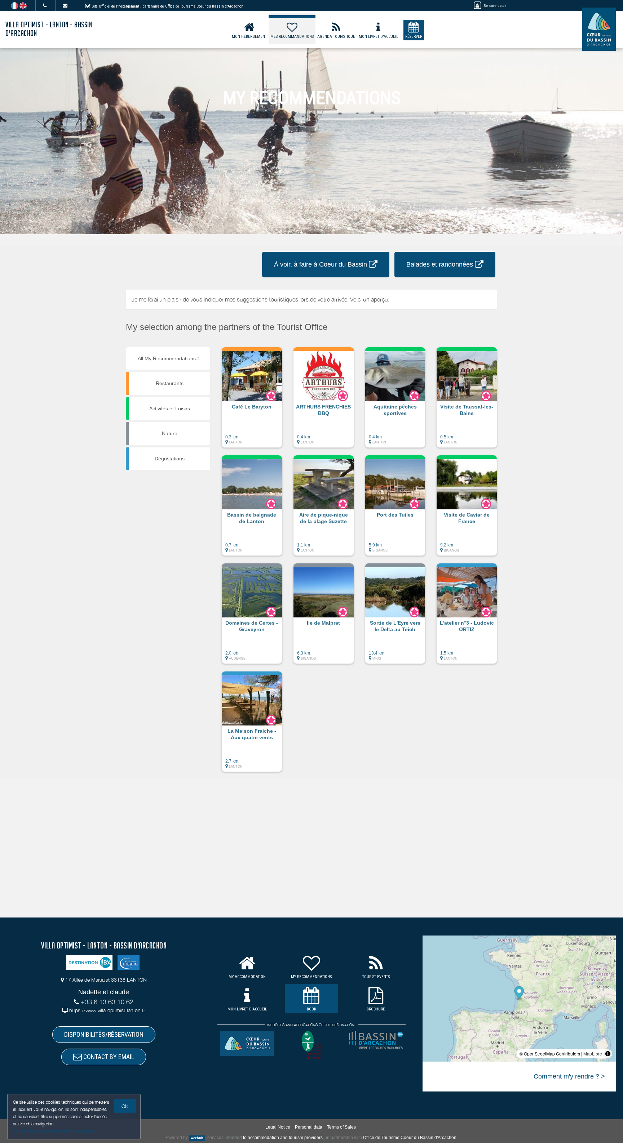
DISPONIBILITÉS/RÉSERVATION (103, 1034)
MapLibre (592, 1053)
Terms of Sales (341, 1127)
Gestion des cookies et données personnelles (55, 1131)
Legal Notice (277, 1127)
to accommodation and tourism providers (283, 1137)
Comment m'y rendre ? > (569, 1076)
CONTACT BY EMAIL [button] (108, 1057)
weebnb (197, 1138)
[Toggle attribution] (608, 1053)
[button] (252, 401)
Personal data (308, 1127)
